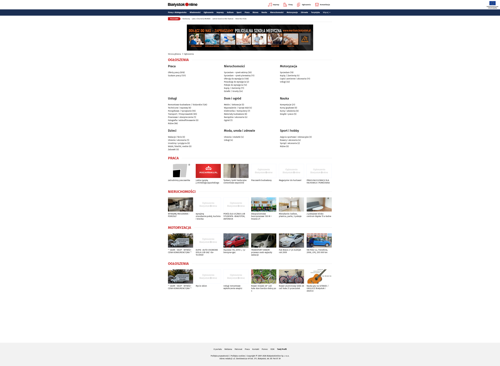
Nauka (264, 12)
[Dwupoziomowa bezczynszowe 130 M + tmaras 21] (263, 204)
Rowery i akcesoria (289, 140)
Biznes (255, 12)
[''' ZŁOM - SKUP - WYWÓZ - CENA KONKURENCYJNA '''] (180, 240)
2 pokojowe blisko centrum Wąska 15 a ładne (319, 215)
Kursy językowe (287, 108)
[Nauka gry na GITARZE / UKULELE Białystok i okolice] (319, 276)
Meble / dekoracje (232, 104)
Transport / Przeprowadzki (180, 114)
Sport (239, 12)
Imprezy (276, 5)
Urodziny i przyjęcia (177, 143)
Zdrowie (304, 12)
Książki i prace (286, 114)
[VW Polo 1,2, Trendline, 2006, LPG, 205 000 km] (319, 240)
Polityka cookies (238, 356)
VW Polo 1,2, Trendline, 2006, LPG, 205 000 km (317, 251)
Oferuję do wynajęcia (234, 78)
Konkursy (186, 19)
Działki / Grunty (231, 91)
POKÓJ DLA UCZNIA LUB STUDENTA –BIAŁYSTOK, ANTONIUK (234, 216)
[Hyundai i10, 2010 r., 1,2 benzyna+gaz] (236, 240)
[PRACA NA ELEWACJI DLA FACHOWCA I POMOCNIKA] (319, 171)
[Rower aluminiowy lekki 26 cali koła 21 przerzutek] (291, 276)
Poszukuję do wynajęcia (235, 82)
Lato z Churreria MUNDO (201, 19)
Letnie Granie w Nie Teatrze (223, 19)
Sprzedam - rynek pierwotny (237, 75)
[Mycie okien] (208, 276)
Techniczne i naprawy (178, 108)
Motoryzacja (292, 12)
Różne (171, 123)
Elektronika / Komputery (235, 111)
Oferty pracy (174, 72)
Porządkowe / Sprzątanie (180, 111)
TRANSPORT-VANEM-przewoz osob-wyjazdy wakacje (261, 252)
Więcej (326, 12)
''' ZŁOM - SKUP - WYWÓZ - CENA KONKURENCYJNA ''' (180, 251)
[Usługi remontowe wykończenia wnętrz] (236, 276)
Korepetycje (285, 104)
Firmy (290, 5)
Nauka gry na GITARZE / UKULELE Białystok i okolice (318, 288)
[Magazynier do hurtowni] (291, 171)
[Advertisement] (250, 316)
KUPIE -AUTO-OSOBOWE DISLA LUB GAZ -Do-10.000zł (207, 252)
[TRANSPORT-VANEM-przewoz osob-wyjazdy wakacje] (263, 240)
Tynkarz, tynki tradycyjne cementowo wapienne (235, 181)
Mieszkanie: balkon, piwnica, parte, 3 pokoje (290, 215)
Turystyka (315, 12)
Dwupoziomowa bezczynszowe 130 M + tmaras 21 (261, 216)
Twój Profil (282, 349)
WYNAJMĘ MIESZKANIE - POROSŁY (179, 215)
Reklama (228, 349)
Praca (247, 12)
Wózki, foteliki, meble (178, 146)
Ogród (227, 120)
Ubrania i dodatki (232, 137)
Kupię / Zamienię (232, 88)
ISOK (272, 349)
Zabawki (172, 149)
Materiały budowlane (234, 114)
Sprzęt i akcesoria (288, 143)
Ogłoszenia (306, 5)
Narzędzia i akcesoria (234, 117)
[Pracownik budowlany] (263, 171)
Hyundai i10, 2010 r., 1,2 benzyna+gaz (234, 251)
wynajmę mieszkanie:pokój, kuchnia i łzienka (208, 216)
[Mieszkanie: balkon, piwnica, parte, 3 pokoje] (291, 204)
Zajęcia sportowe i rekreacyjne (294, 137)
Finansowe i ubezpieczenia (180, 117)
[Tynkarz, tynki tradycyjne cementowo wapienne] (236, 171)
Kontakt (255, 349)
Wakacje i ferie (175, 137)
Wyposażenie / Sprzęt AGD (236, 108)
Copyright (251, 356)
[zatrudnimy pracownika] (180, 171)
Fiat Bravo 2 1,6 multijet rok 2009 (290, 251)
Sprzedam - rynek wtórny (236, 72)
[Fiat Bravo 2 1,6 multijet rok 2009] (291, 240)
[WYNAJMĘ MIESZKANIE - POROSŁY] (180, 204)
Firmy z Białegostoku (177, 12)
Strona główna (174, 54)
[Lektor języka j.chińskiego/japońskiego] (208, 171)
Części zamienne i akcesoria (293, 78)
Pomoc (265, 349)
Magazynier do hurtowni (290, 180)
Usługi (283, 82)
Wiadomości (195, 12)
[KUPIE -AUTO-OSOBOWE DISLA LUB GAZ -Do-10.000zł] (208, 240)
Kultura (230, 12)
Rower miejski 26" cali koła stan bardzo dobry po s (263, 288)
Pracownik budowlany (261, 180)
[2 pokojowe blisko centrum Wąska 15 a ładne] (319, 204)
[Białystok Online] (182, 5)
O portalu (218, 349)
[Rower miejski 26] (263, 276)
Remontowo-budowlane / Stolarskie (185, 104)
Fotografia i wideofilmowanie (181, 120)
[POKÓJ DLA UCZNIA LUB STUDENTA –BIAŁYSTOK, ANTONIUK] (236, 204)
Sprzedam (285, 72)
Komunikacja (325, 5)
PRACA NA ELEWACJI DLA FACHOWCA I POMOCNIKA (318, 181)
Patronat (238, 349)
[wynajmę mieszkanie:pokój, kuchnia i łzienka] (208, 204)
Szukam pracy (174, 75)
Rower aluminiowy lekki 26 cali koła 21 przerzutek (291, 287)
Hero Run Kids (240, 19)
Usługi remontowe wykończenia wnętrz (232, 287)
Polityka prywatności (220, 356)
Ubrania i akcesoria (177, 140)
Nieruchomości (276, 12)
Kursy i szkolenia (288, 111)
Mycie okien (201, 286)
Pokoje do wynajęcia (233, 85)
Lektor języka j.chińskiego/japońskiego (207, 181)
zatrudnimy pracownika (179, 180)
